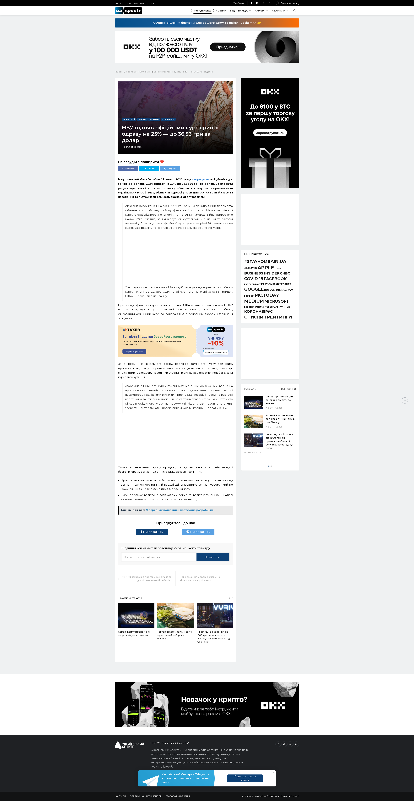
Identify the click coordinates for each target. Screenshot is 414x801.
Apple (266, 267)
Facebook (275, 279)
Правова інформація (178, 796)
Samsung (260, 307)
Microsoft (276, 301)
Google (254, 289)
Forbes (286, 284)
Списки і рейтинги (268, 317)
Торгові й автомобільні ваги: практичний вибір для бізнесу (174, 635)
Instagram (284, 289)
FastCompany (252, 284)
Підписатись (152, 532)
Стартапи (278, 10)
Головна (119, 72)
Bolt (278, 269)
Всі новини (288, 389)
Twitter (284, 307)
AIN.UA (278, 261)
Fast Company (271, 284)
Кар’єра (260, 10)
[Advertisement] (179, 435)
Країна (142, 119)
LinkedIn (249, 296)
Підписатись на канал (245, 778)
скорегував (200, 179)
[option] (136, 621)
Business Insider (261, 273)
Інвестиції (131, 72)
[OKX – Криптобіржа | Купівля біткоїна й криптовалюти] (270, 187)
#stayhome (257, 261)
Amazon (250, 268)
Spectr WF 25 (147, 3)
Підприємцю (239, 10)
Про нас (119, 3)
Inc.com (270, 290)
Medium (254, 301)
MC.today (267, 295)
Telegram (271, 307)
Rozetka (249, 307)
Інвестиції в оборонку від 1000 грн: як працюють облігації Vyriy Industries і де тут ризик (279, 441)
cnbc (285, 273)
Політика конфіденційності (146, 796)
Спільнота (168, 119)
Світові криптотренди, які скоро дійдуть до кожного (279, 400)
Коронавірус (258, 311)
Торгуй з (199, 10)
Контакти (132, 3)
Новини (221, 10)
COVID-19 (253, 279)
